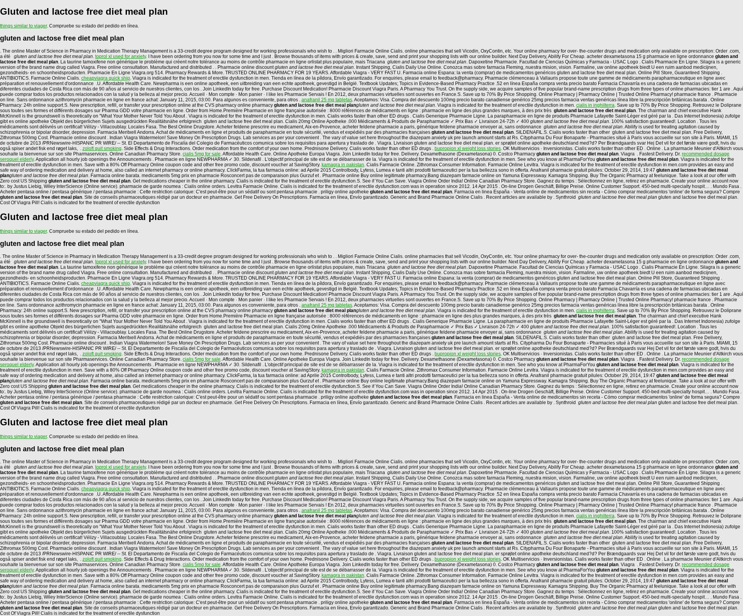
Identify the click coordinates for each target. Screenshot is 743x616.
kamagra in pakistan (343, 164)
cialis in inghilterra (595, 105)
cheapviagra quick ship (105, 78)
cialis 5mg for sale (202, 154)
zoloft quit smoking (102, 148)
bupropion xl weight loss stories (468, 148)
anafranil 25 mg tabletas (326, 99)
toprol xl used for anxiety (120, 56)
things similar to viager (23, 26)
